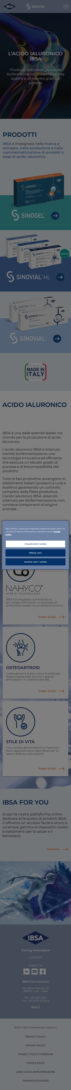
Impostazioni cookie (36, 543)
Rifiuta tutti (35, 552)
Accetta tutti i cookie (35, 561)
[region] (35, 545)
